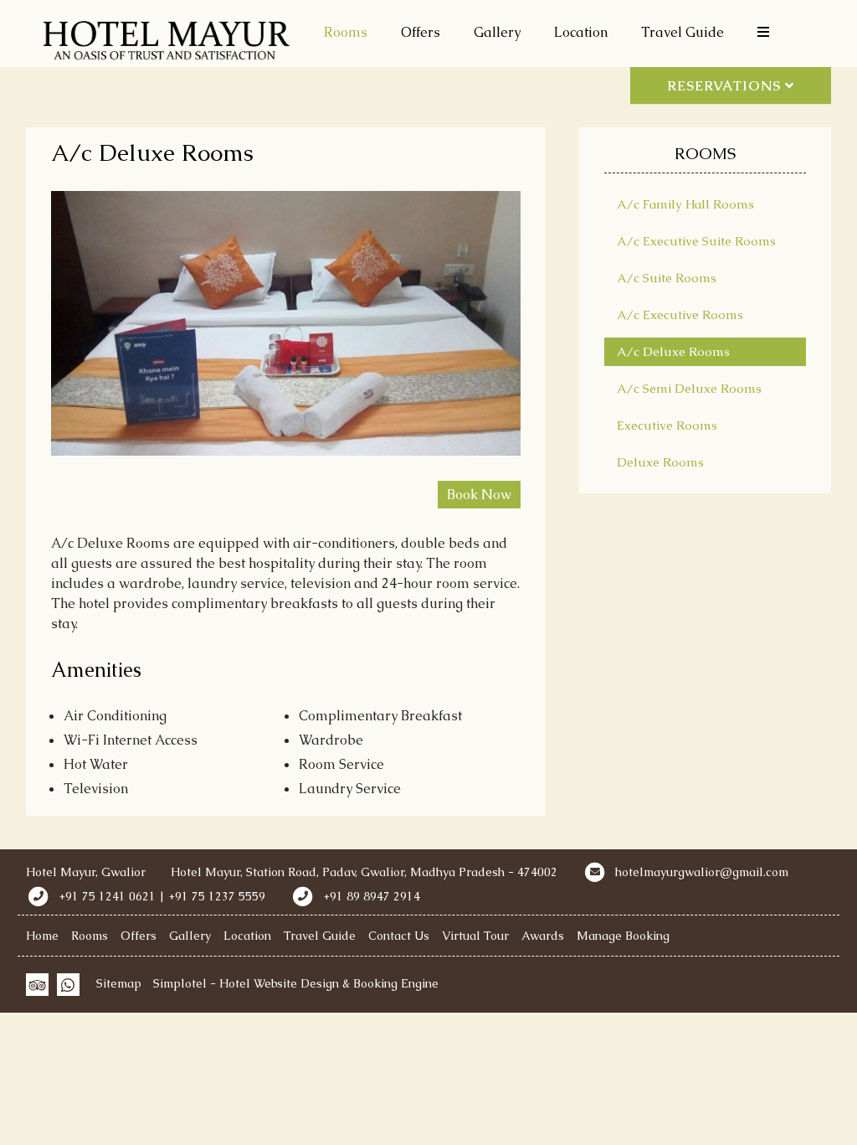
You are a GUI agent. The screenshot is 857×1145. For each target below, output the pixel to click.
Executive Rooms (667, 425)
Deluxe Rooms (660, 462)
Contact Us (398, 935)
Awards (542, 935)
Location (581, 32)
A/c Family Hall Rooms (685, 204)
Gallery (497, 32)
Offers (420, 32)
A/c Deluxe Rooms (673, 351)
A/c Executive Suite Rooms (696, 241)
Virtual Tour (475, 935)
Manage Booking (623, 935)
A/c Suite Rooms (666, 278)
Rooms (345, 32)
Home (42, 935)
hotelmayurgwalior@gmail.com (701, 871)
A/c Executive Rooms (680, 314)
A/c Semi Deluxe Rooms (689, 388)
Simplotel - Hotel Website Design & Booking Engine (296, 983)
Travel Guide (682, 32)
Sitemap (118, 983)
